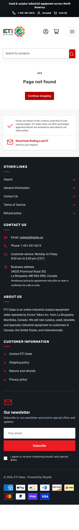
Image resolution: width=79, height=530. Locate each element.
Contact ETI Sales (20, 354)
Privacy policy (18, 379)
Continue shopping (39, 96)
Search (72, 54)
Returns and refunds (22, 371)
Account (46, 13)
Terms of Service (14, 204)
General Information (17, 188)
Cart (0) (63, 13)
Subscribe (39, 445)
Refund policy (12, 213)
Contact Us (11, 196)
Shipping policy (19, 362)
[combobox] (34, 53)
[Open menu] (72, 32)
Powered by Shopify (40, 477)
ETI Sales (19, 477)
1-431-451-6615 (26, 13)
